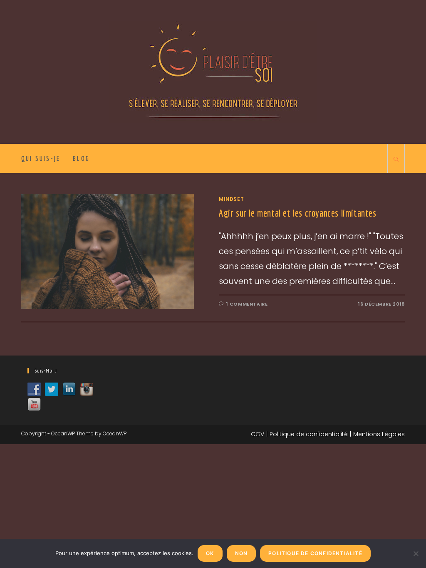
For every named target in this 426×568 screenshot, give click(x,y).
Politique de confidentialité (309, 434)
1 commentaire (247, 304)
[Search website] (396, 159)
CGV (257, 434)
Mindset (231, 199)
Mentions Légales (379, 434)
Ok (210, 553)
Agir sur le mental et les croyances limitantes (297, 213)
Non (241, 553)
